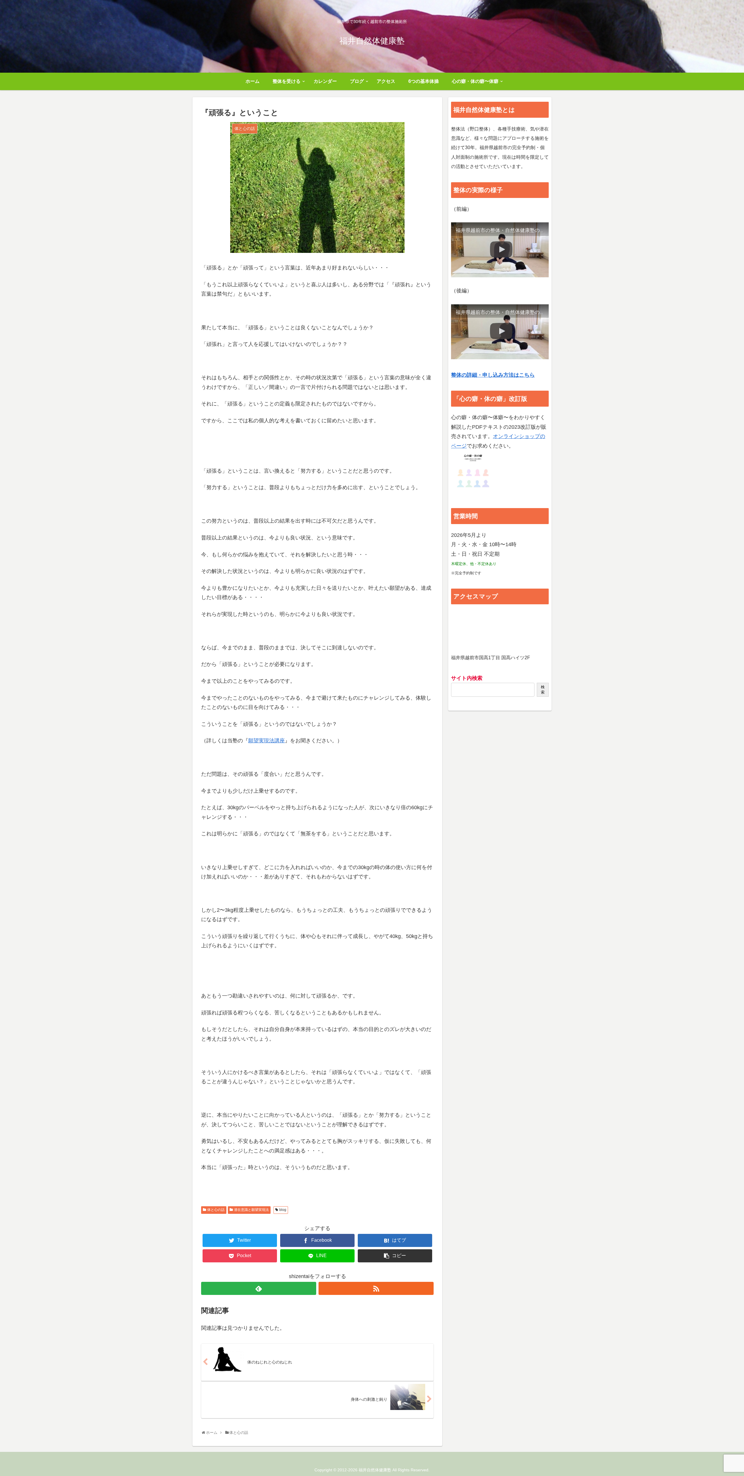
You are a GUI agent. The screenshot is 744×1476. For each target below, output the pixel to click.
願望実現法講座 (266, 741)
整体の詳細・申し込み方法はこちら (493, 375)
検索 (543, 689)
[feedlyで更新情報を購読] (258, 1288)
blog (282, 1210)
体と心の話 (216, 1210)
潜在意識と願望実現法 (251, 1210)
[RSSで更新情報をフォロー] (376, 1288)
